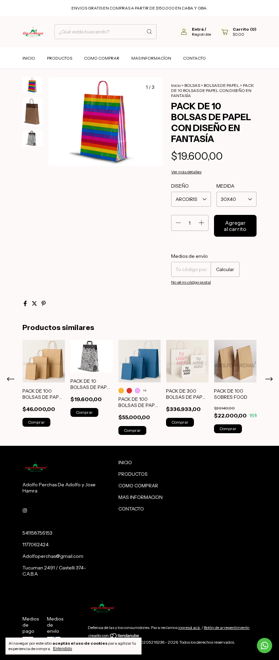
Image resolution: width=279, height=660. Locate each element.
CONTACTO (194, 58)
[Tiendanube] (114, 637)
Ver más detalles (186, 171)
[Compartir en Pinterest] (43, 303)
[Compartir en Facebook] (25, 303)
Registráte (201, 34)
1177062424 (35, 544)
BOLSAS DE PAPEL (222, 85)
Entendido (62, 648)
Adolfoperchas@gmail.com (52, 556)
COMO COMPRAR (101, 58)
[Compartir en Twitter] (35, 303)
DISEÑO (180, 186)
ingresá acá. (189, 627)
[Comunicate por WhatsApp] (264, 645)
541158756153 (37, 533)
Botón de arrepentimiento (226, 627)
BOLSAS (192, 85)
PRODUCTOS (59, 58)
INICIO (28, 58)
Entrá (198, 29)
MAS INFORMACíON (151, 58)
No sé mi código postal (191, 282)
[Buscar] (149, 32)
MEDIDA (225, 186)
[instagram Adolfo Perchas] (24, 510)
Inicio (176, 85)
